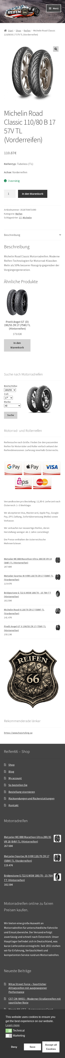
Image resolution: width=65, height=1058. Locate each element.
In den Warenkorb (32, 193)
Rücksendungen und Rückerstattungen (31, 798)
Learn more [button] (13, 1025)
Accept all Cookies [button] (51, 1046)
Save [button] (32, 1046)
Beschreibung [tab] (12, 235)
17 (20, 217)
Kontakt (13, 805)
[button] (56, 49)
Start (10, 30)
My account (15, 778)
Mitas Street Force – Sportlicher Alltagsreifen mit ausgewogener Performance (27, 988)
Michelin (27, 217)
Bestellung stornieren (21, 792)
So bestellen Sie (17, 785)
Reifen (27, 30)
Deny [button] (14, 1046)
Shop (18, 30)
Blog (11, 771)
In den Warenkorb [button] (17, 345)
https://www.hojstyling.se (18, 732)
